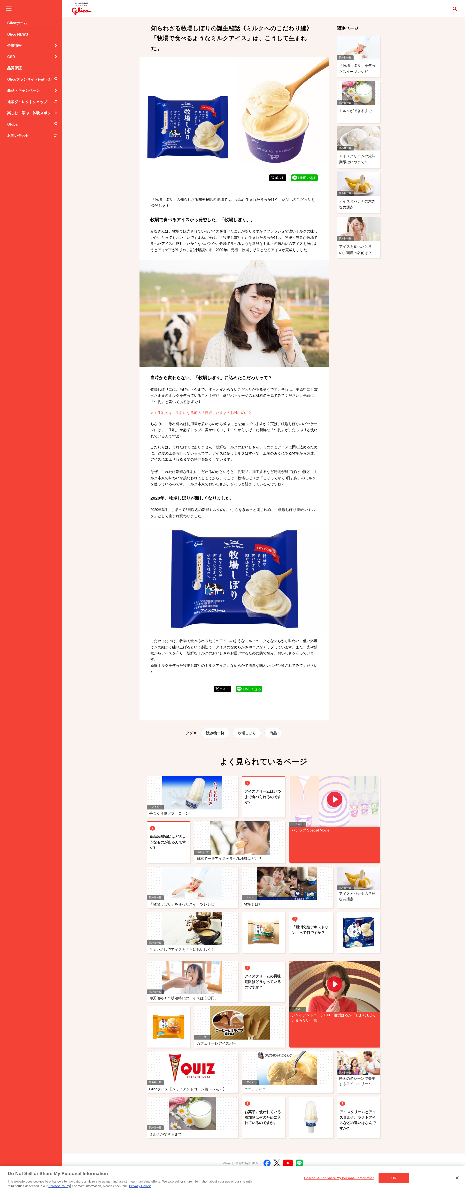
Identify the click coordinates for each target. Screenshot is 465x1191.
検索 (454, 8)
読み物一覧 (215, 733)
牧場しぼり (247, 733)
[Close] (457, 1178)
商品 (273, 733)
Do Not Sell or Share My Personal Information (339, 1178)
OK (393, 1178)
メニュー (8, 8)
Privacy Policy (59, 1186)
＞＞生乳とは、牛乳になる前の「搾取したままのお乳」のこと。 (203, 413)
